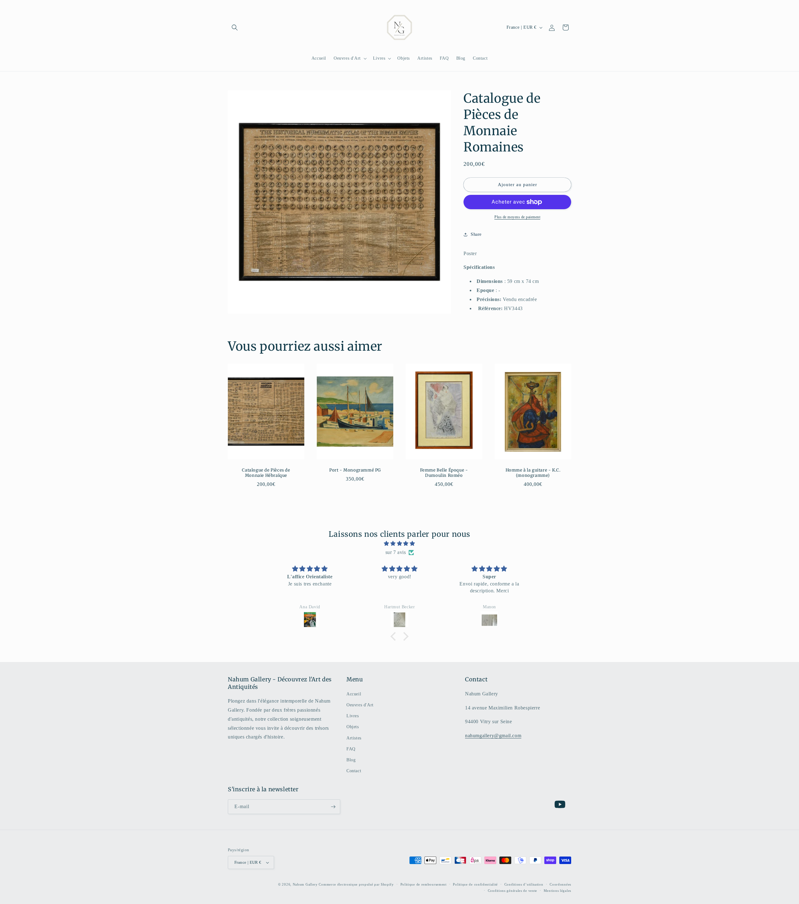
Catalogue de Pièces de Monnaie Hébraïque (266, 473)
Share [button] (476, 234)
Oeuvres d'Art (360, 705)
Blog (350, 760)
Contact (353, 770)
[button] (235, 27)
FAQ (350, 749)
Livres (352, 716)
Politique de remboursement (423, 884)
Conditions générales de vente (512, 890)
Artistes (353, 738)
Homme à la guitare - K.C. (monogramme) (533, 473)
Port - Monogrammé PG (355, 470)
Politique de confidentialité (475, 884)
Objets (352, 726)
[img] (399, 543)
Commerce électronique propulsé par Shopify (356, 884)
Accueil (353, 694)
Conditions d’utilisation (523, 884)
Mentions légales (557, 890)
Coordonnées (560, 884)
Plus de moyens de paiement (517, 217)
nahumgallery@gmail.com (493, 735)
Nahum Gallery (305, 884)
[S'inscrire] (333, 806)
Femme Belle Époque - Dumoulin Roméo (444, 473)
